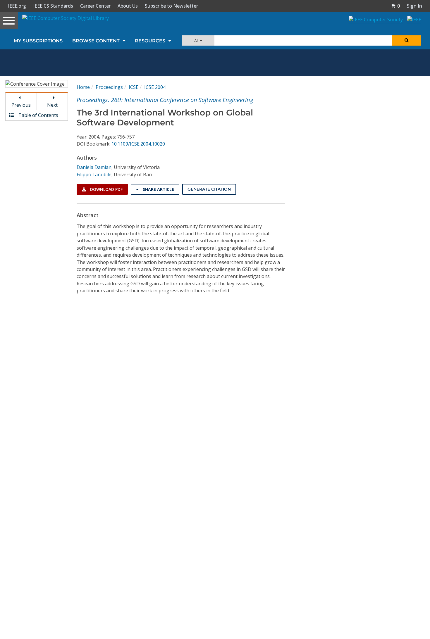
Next (52, 105)
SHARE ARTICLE (158, 189)
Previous (21, 105)
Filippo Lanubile (94, 174)
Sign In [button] (414, 6)
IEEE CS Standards (53, 6)
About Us (128, 6)
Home (83, 87)
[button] (395, 6)
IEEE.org (17, 6)
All (197, 40)
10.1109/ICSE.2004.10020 (138, 144)
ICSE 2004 (155, 87)
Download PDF (106, 189)
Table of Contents (37, 115)
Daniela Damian (94, 167)
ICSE (133, 87)
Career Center (95, 6)
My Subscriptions (38, 41)
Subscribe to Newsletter (171, 6)
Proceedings (109, 87)
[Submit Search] (406, 40)
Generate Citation (209, 189)
